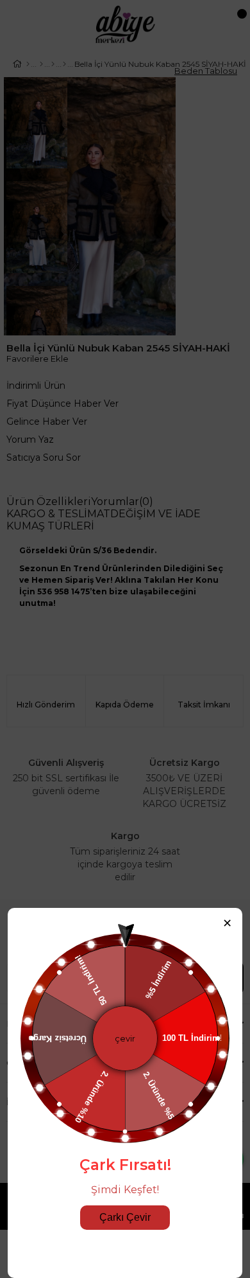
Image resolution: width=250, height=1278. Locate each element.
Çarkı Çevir (125, 1217)
